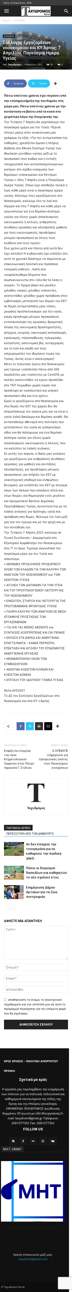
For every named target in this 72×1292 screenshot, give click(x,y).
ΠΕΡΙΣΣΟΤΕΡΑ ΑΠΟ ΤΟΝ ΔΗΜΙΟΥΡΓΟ (30, 833)
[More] (55, 83)
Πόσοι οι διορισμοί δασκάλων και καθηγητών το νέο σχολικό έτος (46, 872)
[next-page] (12, 907)
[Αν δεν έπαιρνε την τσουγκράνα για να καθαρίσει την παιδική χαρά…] (14, 849)
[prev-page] (6, 907)
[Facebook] (21, 726)
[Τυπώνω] (39, 726)
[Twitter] (30, 726)
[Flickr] (33, 1141)
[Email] (48, 726)
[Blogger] (13, 1141)
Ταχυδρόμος (14, 64)
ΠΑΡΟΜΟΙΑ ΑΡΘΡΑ (18, 828)
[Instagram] (43, 1141)
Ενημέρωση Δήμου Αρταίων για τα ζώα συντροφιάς (41, 892)
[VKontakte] (53, 1141)
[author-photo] (36, 802)
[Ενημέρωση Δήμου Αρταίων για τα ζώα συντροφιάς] (14, 892)
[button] (6, 11)
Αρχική (6, 20)
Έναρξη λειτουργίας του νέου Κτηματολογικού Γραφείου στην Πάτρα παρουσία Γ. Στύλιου (19, 759)
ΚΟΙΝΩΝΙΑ (19, 20)
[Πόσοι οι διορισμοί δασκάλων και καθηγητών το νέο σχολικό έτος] (14, 873)
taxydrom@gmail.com (33, 1259)
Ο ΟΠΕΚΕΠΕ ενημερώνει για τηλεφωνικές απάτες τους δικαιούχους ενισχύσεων (53, 759)
